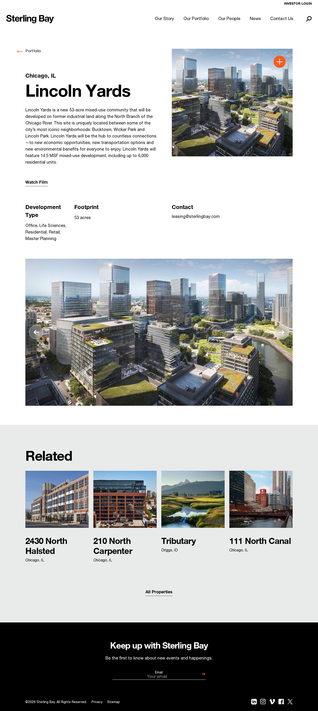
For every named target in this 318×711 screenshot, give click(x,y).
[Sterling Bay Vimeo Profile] (272, 702)
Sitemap (113, 702)
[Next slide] (282, 332)
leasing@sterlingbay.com (196, 217)
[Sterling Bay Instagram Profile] (263, 702)
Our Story (164, 19)
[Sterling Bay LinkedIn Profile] (254, 703)
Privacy (96, 702)
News (255, 19)
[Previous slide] (36, 332)
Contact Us (281, 19)
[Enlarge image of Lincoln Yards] (232, 102)
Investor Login (298, 3)
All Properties (159, 592)
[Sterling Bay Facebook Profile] (281, 702)
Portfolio (33, 51)
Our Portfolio (196, 19)
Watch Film (36, 182)
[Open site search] (309, 19)
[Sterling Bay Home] (30, 19)
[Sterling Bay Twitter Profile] (290, 702)
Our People (229, 19)
